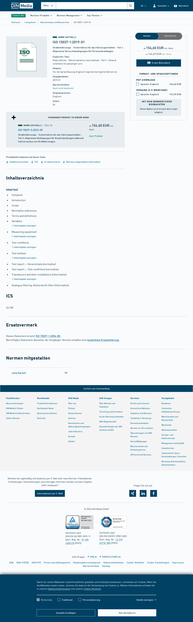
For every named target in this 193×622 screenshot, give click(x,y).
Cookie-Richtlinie (92, 588)
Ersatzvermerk (52, 161)
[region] (96, 593)
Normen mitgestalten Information (83, 161)
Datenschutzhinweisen (59, 588)
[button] (161, 6)
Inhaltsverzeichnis (18, 161)
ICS (36, 161)
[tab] (39, 373)
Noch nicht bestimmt (63, 88)
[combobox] (95, 5)
